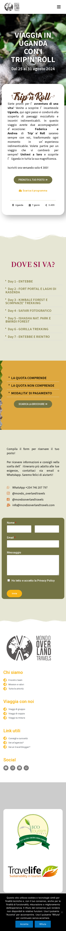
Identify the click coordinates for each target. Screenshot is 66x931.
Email (11, 537)
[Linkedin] (19, 767)
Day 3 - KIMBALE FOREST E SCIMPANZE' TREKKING (26, 301)
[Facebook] (5, 767)
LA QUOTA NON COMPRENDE (32, 385)
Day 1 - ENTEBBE (20, 281)
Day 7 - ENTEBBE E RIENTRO (29, 336)
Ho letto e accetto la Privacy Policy (33, 580)
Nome (11, 522)
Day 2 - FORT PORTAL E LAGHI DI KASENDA (30, 290)
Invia (14, 593)
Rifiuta (42, 924)
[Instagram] (12, 767)
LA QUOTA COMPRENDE (29, 378)
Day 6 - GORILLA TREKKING (28, 329)
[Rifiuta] (61, 912)
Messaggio (14, 552)
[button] (33, 281)
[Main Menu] (59, 7)
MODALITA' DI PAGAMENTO (31, 393)
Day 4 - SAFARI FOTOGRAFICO (29, 310)
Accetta (24, 924)
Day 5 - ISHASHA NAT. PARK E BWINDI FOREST (28, 320)
